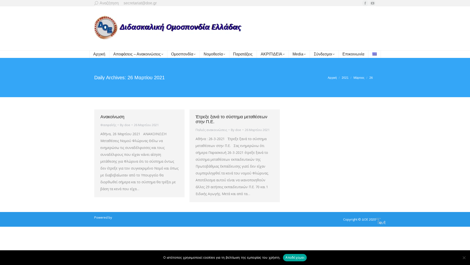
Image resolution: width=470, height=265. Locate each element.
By (125, 125)
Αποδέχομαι (294, 257)
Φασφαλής (108, 125)
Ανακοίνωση (112, 116)
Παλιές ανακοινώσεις (211, 130)
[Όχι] (463, 257)
